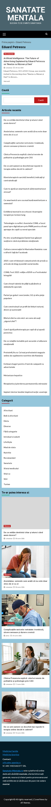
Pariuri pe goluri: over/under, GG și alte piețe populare (24, 296)
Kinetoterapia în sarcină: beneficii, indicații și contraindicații (24, 179)
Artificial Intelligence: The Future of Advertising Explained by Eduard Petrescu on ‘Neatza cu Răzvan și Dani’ (24, 61)
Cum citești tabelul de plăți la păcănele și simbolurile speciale (22, 285)
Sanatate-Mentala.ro (13, 770)
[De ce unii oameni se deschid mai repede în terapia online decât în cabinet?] (25, 708)
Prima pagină (8, 42)
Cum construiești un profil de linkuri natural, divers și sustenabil (24, 308)
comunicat (9, 68)
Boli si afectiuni (11, 416)
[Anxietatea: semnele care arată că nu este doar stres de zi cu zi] (25, 562)
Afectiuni (8, 410)
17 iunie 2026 (19, 684)
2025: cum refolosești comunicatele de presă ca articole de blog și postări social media (25, 262)
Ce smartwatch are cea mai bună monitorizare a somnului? (25, 202)
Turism (7, 484)
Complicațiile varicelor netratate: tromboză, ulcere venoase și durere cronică (24, 144)
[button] (4, 34)
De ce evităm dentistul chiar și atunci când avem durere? (23, 121)
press (7, 635)
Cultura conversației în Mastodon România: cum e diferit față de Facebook (25, 251)
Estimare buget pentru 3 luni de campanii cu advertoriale (24, 365)
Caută (5, 90)
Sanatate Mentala (25, 13)
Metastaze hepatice (13, 375)
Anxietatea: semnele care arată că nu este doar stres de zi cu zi (25, 133)
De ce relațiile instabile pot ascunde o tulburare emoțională (25, 342)
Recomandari (9, 54)
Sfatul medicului (11, 468)
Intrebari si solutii (12, 437)
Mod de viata (10, 447)
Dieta (6, 421)
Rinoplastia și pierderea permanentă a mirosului (25, 383)
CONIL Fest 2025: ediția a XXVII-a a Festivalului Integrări (25, 274)
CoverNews (39, 799)
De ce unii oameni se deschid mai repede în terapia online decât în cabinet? (23, 167)
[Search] (46, 34)
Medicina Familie (10, 751)
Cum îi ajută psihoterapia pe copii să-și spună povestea (24, 331)
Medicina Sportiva (11, 754)
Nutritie (7, 452)
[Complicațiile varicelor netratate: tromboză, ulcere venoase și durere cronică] (25, 610)
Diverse (7, 426)
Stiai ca (7, 473)
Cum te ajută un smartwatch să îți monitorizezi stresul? (25, 190)
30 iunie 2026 (19, 538)
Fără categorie (10, 431)
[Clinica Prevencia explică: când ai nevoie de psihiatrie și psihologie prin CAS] (25, 659)
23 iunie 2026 (16, 636)
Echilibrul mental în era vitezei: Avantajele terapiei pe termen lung (23, 213)
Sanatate (8, 463)
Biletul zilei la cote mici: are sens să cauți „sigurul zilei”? (22, 319)
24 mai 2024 (19, 68)
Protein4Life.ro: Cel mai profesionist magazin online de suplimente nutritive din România (24, 354)
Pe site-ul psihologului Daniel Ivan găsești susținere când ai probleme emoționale (23, 239)
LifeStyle (8, 442)
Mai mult (7, 81)
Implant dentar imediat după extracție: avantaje (25, 392)
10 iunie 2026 (19, 733)
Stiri (5, 479)
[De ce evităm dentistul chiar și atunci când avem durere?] (25, 513)
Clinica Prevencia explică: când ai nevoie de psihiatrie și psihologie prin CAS (23, 156)
